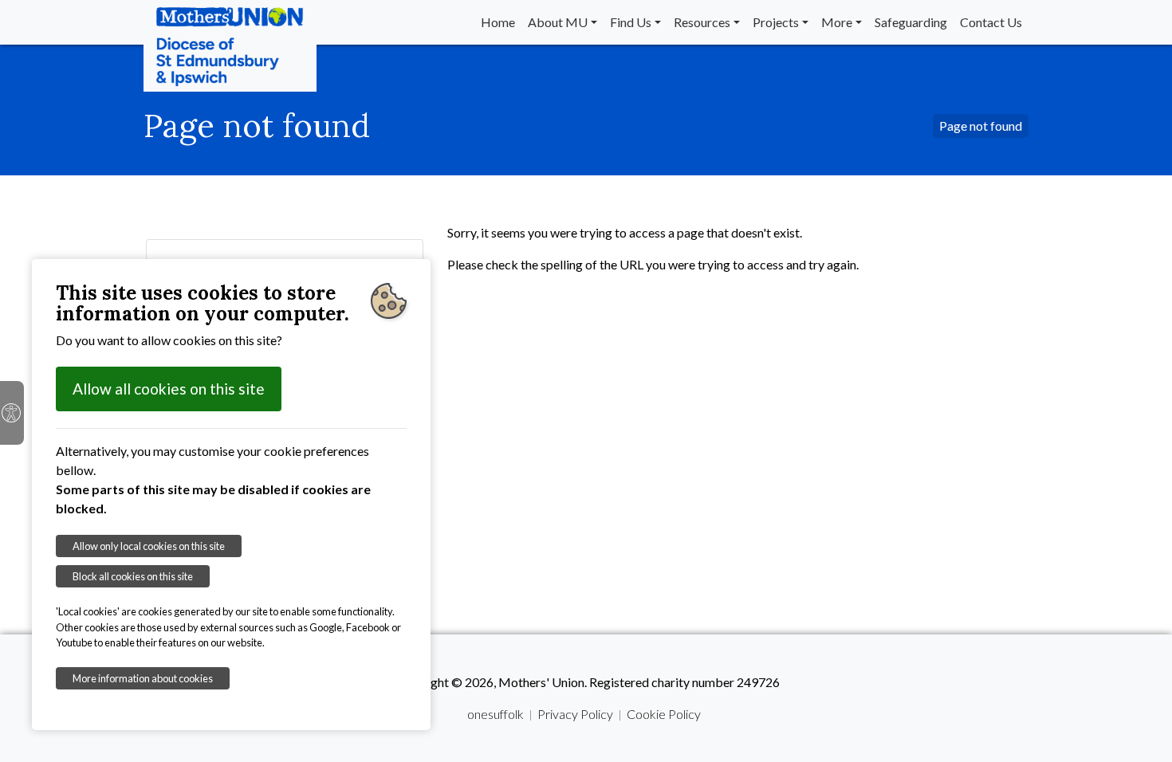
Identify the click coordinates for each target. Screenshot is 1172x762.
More (836, 21)
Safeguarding (911, 21)
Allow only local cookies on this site (149, 546)
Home (498, 21)
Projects (776, 21)
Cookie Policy (664, 713)
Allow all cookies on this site (169, 388)
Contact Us (991, 21)
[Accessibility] (12, 413)
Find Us (630, 21)
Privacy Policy (575, 713)
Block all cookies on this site (133, 576)
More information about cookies (143, 678)
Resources (702, 21)
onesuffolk (495, 713)
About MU (558, 21)
